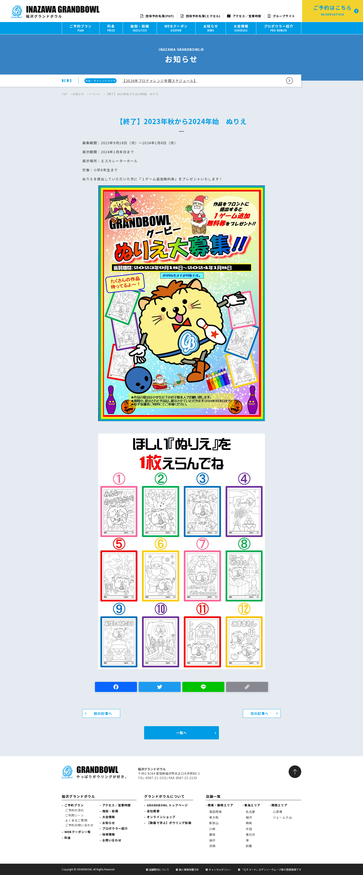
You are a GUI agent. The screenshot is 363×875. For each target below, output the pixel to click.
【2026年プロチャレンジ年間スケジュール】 (159, 80)
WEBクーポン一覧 (77, 832)
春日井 (250, 834)
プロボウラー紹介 (115, 828)
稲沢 (249, 817)
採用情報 (108, 834)
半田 (249, 829)
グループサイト (283, 16)
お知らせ (78, 94)
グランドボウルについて (164, 796)
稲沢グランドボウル (78, 796)
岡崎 (249, 823)
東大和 (214, 817)
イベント (94, 94)
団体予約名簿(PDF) (159, 16)
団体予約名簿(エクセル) (202, 16)
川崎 (212, 829)
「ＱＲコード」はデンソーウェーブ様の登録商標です (271, 869)
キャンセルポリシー (220, 869)
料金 (67, 838)
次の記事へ (259, 713)
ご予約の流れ (74, 810)
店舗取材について (159, 869)
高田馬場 (215, 812)
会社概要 (153, 811)
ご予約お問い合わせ (79, 825)
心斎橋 (277, 812)
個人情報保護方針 (189, 869)
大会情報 (108, 817)
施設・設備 (110, 811)
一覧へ (181, 732)
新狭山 (214, 823)
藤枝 (212, 834)
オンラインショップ (161, 817)
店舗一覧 (213, 796)
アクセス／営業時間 (246, 16)
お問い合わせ (111, 840)
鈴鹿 (249, 846)
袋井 (212, 840)
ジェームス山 (282, 817)
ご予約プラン (74, 805)
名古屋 (250, 812)
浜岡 (212, 846)
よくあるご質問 (76, 820)
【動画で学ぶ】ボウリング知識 (169, 823)
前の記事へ (103, 713)
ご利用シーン (74, 815)
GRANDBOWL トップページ (167, 805)
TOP (64, 94)
